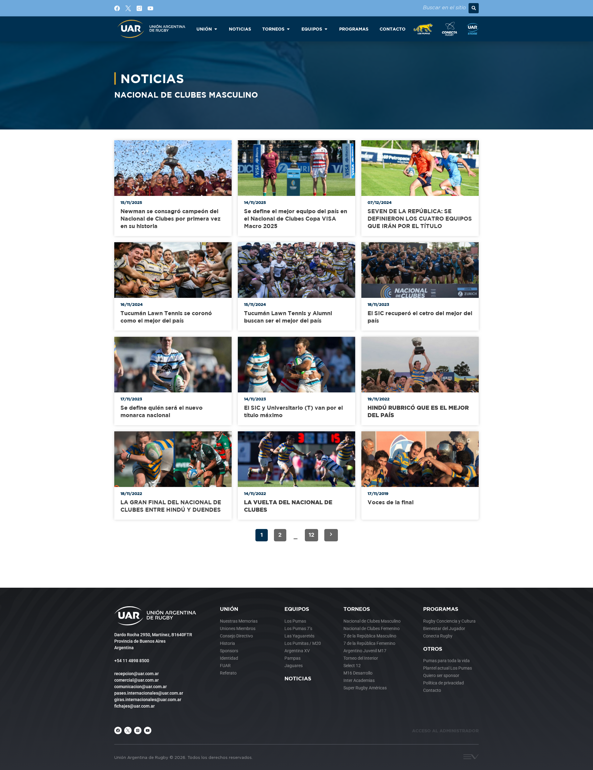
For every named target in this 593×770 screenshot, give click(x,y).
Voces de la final (391, 502)
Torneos (356, 609)
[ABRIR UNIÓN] (215, 29)
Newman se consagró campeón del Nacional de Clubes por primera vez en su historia (170, 218)
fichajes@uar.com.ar (134, 706)
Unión (229, 609)
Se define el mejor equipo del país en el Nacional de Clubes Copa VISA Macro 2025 (295, 218)
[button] (474, 8)
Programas (440, 609)
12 (311, 535)
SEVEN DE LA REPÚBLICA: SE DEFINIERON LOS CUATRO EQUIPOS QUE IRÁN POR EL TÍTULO (420, 218)
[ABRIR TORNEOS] (288, 29)
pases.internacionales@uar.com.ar (148, 693)
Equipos (296, 609)
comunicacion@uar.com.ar (140, 686)
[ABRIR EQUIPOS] (326, 29)
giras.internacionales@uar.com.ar (147, 699)
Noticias (297, 678)
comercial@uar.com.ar (136, 680)
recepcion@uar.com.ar (136, 673)
